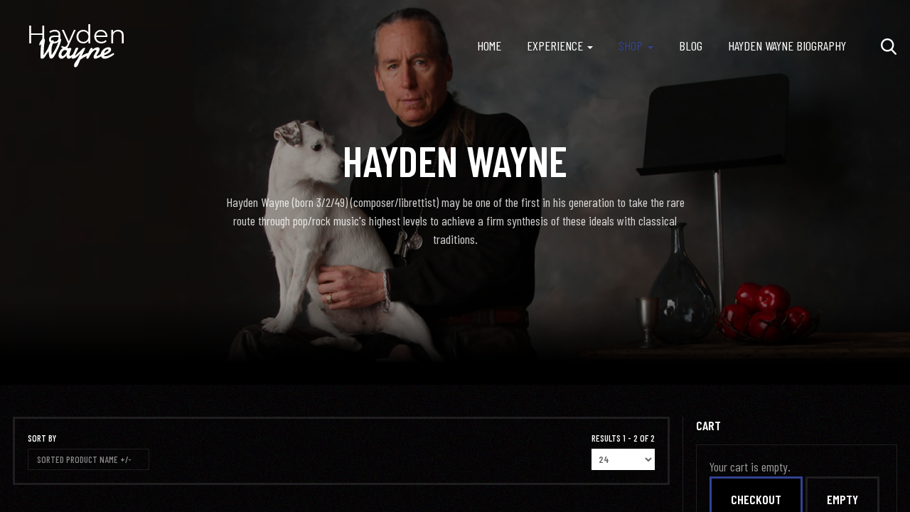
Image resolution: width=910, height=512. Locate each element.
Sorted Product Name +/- (84, 459)
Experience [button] (555, 45)
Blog (690, 45)
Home (489, 45)
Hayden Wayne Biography (787, 45)
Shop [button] (631, 45)
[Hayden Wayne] (77, 46)
